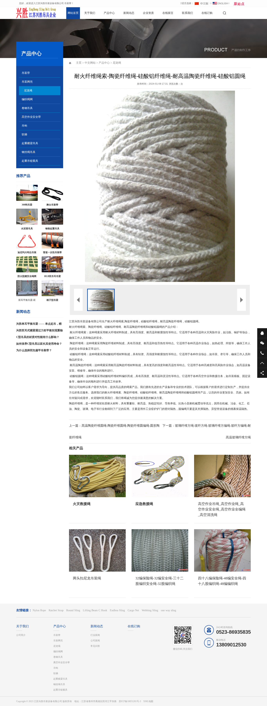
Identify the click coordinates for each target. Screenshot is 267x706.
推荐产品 (23, 176)
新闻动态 (128, 13)
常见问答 (95, 646)
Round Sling (73, 610)
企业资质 (148, 13)
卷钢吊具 (27, 108)
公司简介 (21, 635)
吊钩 (24, 125)
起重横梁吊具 (30, 143)
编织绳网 (27, 99)
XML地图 (148, 701)
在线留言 (167, 13)
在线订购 (207, 13)
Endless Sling (117, 610)
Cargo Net (133, 610)
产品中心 (109, 13)
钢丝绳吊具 (28, 152)
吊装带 (26, 72)
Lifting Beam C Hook (95, 610)
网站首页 (73, 13)
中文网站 (90, 62)
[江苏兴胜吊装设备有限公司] (30, 13)
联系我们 (187, 13)
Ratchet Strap (56, 610)
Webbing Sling (150, 610)
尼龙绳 (28, 90)
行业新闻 (95, 635)
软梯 (24, 134)
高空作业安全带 (31, 116)
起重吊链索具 (30, 160)
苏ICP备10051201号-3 (130, 701)
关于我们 (89, 13)
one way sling (168, 610)
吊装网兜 (27, 81)
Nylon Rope (39, 610)
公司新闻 (95, 640)
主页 (79, 62)
